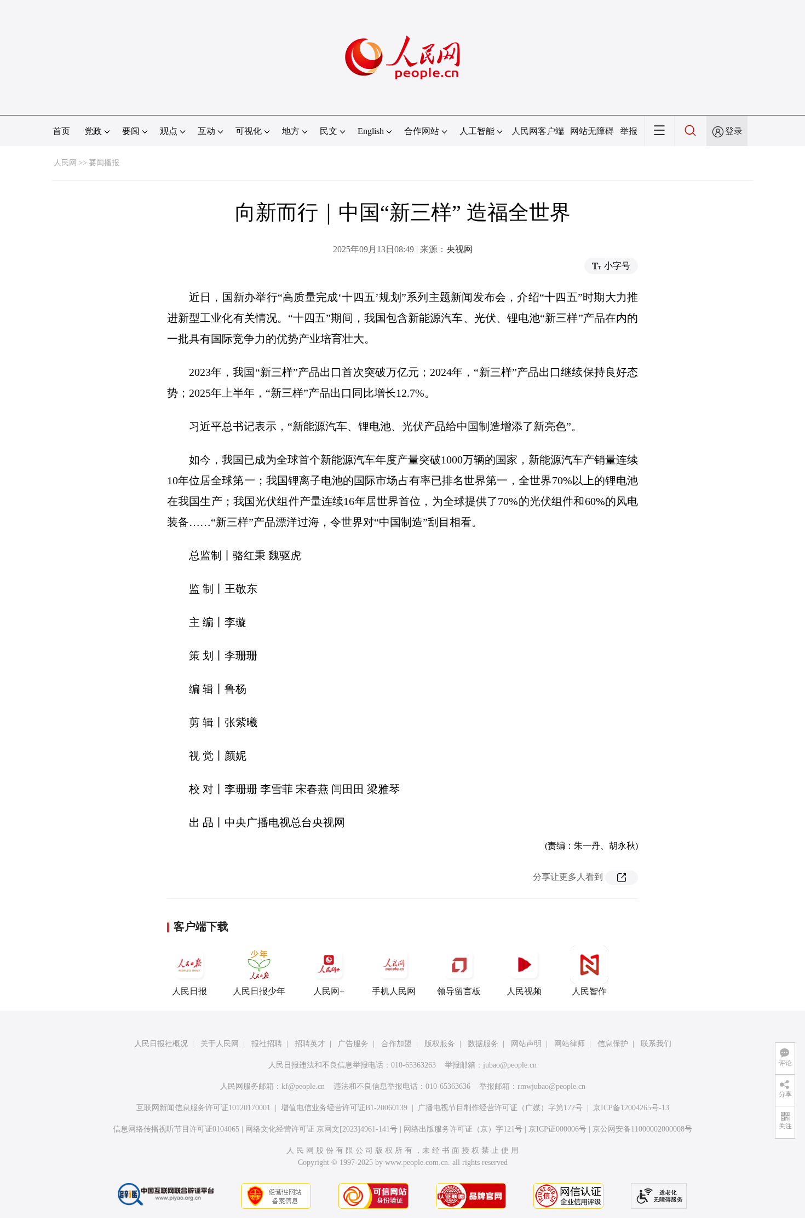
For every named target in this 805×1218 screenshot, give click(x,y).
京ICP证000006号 (557, 1129)
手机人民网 (394, 991)
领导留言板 (459, 991)
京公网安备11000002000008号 (642, 1129)
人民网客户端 (537, 131)
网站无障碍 (592, 131)
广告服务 (353, 1044)
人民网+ (328, 991)
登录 (734, 131)
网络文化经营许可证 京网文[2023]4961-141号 (321, 1129)
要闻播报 (104, 163)
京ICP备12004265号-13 (631, 1108)
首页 (61, 131)
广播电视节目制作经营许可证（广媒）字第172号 (500, 1108)
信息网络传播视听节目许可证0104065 (176, 1129)
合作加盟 (396, 1044)
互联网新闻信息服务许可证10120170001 (203, 1108)
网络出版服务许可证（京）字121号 (463, 1129)
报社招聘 (266, 1044)
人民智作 (589, 991)
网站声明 (526, 1044)
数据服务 (483, 1044)
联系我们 (656, 1044)
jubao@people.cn (510, 1065)
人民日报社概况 (161, 1044)
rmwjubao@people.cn (551, 1086)
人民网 (65, 163)
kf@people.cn (303, 1086)
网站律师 (569, 1044)
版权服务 (439, 1044)
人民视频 (524, 991)
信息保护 (612, 1044)
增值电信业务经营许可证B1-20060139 (344, 1108)
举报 (628, 131)
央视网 (459, 249)
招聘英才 (310, 1044)
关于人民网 (219, 1044)
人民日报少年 (259, 991)
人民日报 (189, 991)
